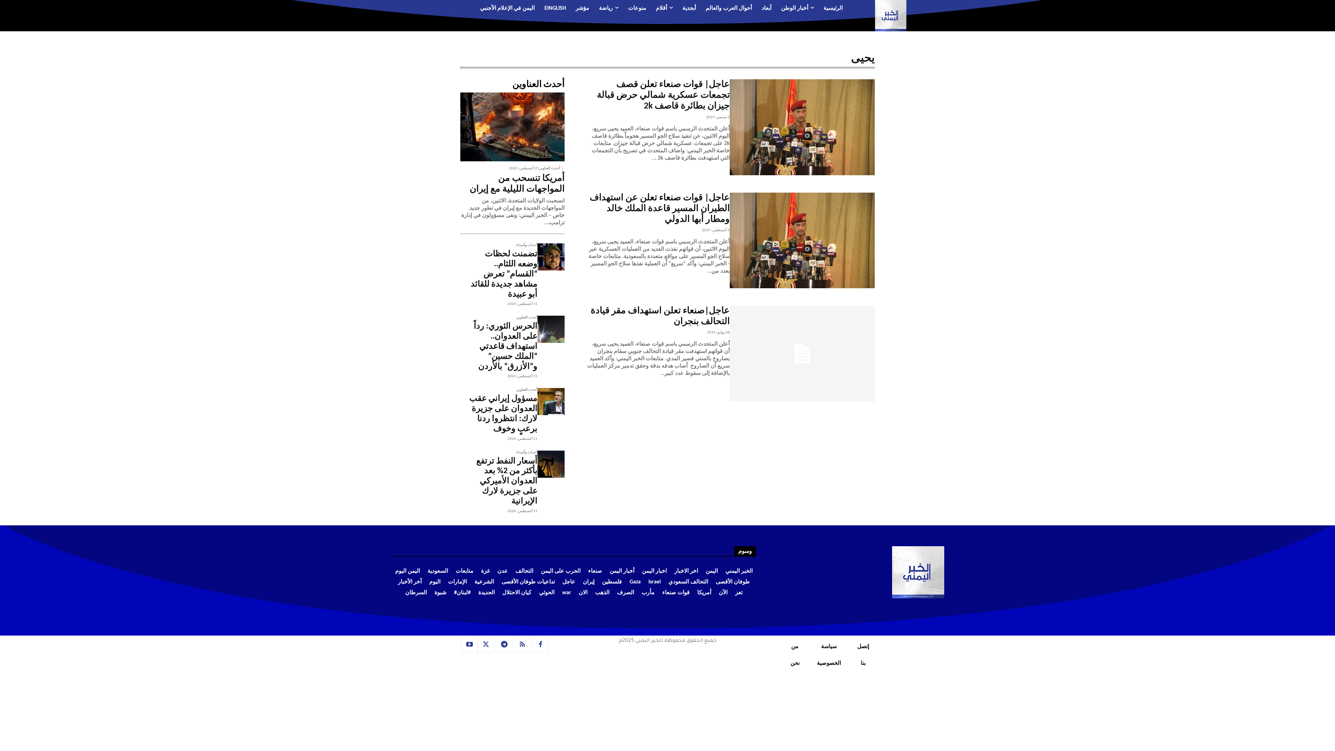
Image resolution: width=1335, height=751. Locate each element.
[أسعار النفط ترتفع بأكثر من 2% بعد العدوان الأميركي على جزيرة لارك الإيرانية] (551, 464)
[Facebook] (540, 644)
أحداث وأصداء (526, 245)
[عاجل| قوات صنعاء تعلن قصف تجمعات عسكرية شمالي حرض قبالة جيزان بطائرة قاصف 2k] (802, 127)
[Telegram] (504, 644)
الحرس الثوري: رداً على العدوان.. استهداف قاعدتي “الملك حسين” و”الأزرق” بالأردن (505, 346)
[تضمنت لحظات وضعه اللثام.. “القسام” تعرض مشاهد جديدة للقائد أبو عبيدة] (551, 256)
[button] (433, 8)
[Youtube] (469, 644)
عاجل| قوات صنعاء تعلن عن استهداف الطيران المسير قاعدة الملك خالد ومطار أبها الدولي (660, 208)
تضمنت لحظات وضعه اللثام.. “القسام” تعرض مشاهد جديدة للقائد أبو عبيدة (504, 274)
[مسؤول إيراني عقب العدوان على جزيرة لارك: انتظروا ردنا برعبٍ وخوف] (551, 401)
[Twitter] (486, 644)
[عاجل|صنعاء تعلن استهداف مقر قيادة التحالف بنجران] (802, 354)
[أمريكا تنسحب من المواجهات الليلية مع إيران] (512, 126)
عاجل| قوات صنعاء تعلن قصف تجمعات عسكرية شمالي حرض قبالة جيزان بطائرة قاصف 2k (663, 95)
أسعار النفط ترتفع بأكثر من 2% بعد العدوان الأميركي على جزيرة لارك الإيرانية (506, 481)
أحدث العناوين (549, 168)
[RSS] (522, 644)
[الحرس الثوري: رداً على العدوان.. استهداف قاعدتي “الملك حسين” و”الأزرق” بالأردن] (551, 329)
